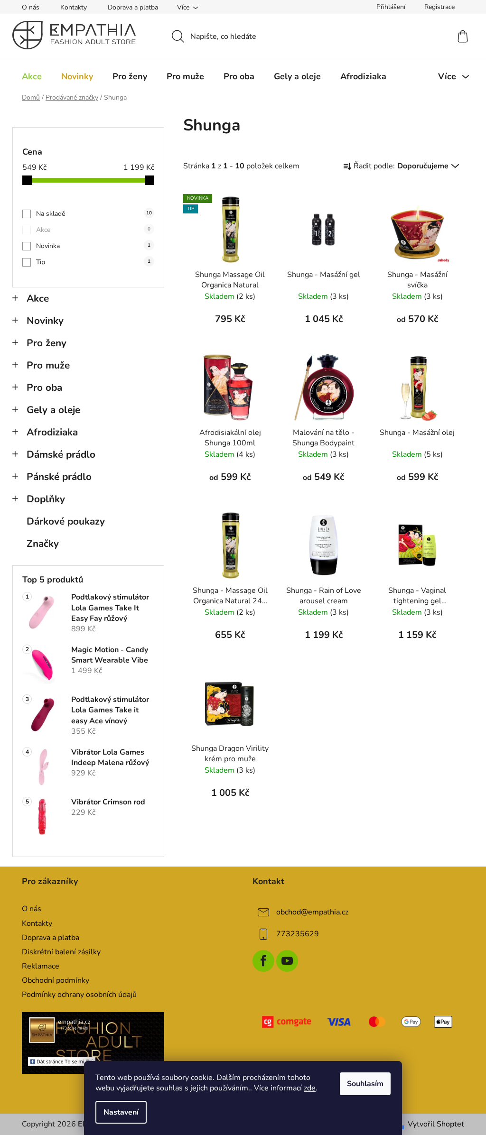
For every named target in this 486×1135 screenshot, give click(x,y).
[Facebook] (263, 961)
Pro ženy (46, 343)
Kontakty (73, 7)
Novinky (45, 320)
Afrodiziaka (52, 432)
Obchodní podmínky (55, 980)
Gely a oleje (53, 409)
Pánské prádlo (59, 476)
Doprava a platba (133, 7)
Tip (93, 262)
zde (310, 1088)
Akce (93, 229)
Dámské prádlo (61, 454)
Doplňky (46, 499)
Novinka (93, 245)
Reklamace (40, 966)
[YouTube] (287, 961)
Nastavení (121, 1112)
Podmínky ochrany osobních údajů (79, 994)
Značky (43, 543)
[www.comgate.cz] (358, 1022)
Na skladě (94, 213)
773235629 (297, 934)
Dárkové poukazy (66, 521)
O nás (30, 7)
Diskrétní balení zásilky (61, 952)
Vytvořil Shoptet (436, 1124)
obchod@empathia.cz (312, 912)
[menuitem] (31, 76)
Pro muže (48, 365)
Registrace (439, 6)
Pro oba (44, 387)
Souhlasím (365, 1084)
